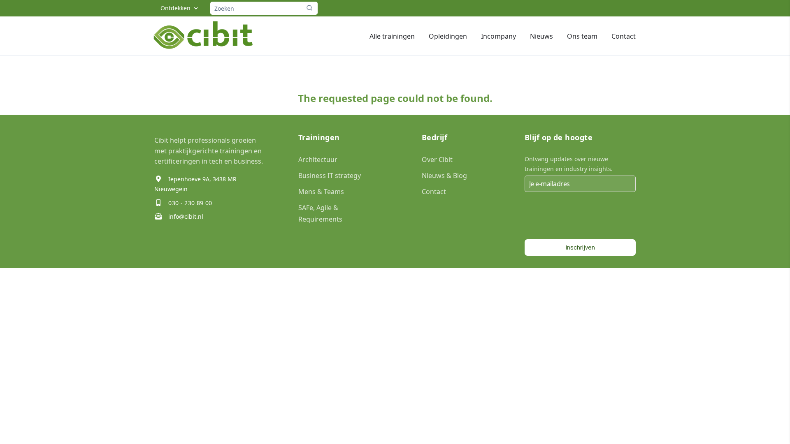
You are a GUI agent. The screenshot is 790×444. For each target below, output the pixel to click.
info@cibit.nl (185, 216)
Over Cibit (437, 159)
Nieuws (541, 36)
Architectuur (317, 159)
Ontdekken (175, 8)
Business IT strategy (329, 175)
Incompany (498, 36)
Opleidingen (448, 36)
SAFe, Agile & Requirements (320, 213)
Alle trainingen (392, 36)
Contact (623, 36)
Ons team (582, 36)
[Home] (204, 36)
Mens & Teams (321, 191)
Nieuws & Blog (444, 175)
